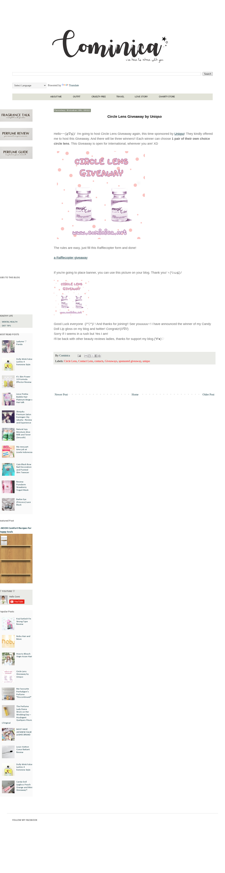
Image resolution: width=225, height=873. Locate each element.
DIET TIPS (6, 326)
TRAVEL (120, 96)
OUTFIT (76, 96)
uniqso (146, 361)
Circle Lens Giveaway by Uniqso (22, 674)
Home (135, 394)
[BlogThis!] (89, 356)
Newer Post (61, 394)
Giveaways (111, 361)
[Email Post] (79, 355)
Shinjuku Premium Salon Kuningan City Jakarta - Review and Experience (24, 417)
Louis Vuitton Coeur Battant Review (23, 749)
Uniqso (179, 134)
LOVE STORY (141, 96)
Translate (74, 85)
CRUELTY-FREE (99, 96)
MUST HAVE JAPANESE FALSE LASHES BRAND (24, 732)
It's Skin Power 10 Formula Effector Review (23, 379)
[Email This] (86, 356)
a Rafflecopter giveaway (71, 257)
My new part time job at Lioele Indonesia (24, 449)
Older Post (208, 394)
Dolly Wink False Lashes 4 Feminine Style (24, 362)
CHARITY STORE (167, 96)
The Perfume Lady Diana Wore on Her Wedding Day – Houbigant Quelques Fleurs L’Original (17, 714)
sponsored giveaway (130, 361)
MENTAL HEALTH (9, 322)
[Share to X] (92, 356)
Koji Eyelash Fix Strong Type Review (23, 621)
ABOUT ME (56, 96)
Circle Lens (70, 361)
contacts (98, 361)
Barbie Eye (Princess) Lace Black (23, 502)
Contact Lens (85, 361)
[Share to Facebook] (96, 356)
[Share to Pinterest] (99, 356)
